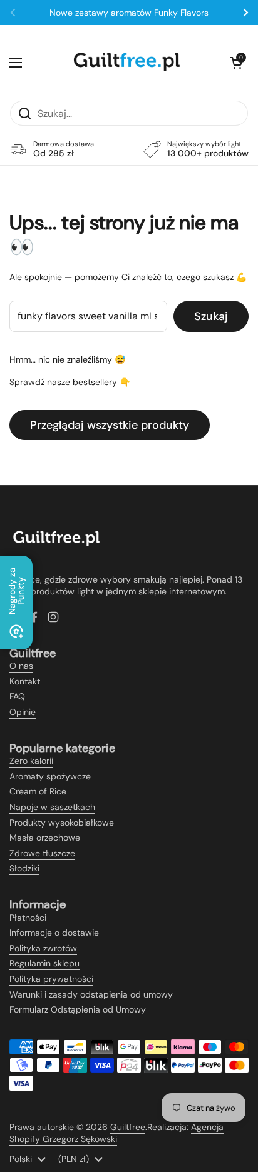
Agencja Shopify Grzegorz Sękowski (116, 1133)
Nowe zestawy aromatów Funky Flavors (129, 12)
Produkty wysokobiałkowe (61, 822)
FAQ (17, 696)
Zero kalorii (31, 760)
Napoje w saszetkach (52, 807)
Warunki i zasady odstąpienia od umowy (91, 994)
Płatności (27, 917)
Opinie (22, 712)
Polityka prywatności (51, 978)
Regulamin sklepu (44, 963)
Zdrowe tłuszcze (42, 853)
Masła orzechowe (44, 837)
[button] (236, 62)
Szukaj (211, 316)
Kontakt (24, 681)
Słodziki (24, 868)
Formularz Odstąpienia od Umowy (77, 1009)
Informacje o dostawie (54, 932)
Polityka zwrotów (43, 948)
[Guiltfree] (126, 62)
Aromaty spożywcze (50, 776)
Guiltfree (127, 1127)
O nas (21, 665)
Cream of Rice (37, 791)
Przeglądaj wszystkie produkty (109, 425)
